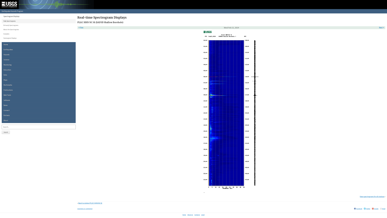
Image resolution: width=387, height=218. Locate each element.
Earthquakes (8, 49)
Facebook (359, 209)
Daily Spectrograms (9, 21)
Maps (5, 80)
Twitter (368, 209)
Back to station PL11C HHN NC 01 (90, 203)
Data (5, 75)
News (6, 105)
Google (376, 209)
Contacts (197, 215)
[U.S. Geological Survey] (9, 4)
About (6, 120)
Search (6, 132)
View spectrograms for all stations (372, 196)
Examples (6, 34)
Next (382, 27)
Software (7, 100)
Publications (8, 90)
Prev (80, 27)
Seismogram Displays (10, 38)
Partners (7, 115)
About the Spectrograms (11, 29)
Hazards (6, 54)
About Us (190, 215)
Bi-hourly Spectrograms (10, 25)
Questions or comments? (85, 209)
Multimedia (8, 85)
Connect (7, 110)
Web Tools (7, 95)
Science (6, 60)
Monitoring (7, 65)
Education (7, 70)
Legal (202, 215)
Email (383, 209)
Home (6, 44)
